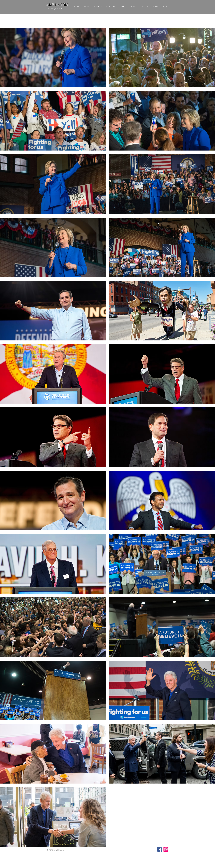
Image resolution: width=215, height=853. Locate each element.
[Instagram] (165, 849)
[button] (98, 7)
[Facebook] (159, 849)
